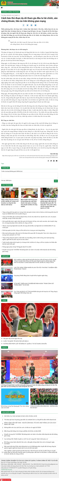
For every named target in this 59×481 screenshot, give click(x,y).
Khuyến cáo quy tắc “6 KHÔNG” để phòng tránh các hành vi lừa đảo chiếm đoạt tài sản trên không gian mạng (30, 435)
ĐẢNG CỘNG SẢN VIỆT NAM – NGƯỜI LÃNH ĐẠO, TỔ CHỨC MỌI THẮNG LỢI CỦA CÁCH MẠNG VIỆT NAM (30, 423)
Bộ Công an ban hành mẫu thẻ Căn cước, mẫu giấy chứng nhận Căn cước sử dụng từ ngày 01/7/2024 (29, 442)
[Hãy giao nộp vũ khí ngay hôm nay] (29, 320)
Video (4, 300)
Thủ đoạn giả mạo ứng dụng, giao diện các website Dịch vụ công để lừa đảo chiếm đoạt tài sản (30, 419)
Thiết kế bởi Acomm (6, 469)
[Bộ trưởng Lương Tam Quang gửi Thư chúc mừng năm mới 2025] (15, 396)
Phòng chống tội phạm (10, 12)
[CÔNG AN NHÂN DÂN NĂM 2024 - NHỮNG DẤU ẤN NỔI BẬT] (44, 396)
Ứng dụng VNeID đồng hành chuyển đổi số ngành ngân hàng (30, 275)
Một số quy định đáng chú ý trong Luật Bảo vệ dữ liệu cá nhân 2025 (22, 431)
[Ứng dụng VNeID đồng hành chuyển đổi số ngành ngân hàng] (7, 278)
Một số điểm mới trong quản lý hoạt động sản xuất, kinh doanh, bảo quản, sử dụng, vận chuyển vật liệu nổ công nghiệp (29, 203)
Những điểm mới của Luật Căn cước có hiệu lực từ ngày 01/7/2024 (22, 427)
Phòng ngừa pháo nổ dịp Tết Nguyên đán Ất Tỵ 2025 (16, 247)
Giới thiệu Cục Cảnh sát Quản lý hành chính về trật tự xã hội (20, 416)
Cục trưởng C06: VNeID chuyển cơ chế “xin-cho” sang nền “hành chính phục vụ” (26, 439)
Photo (4, 347)
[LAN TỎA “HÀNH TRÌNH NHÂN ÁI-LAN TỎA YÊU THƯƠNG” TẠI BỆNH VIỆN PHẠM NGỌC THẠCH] (7, 270)
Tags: (2, 163)
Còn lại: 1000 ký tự (6, 180)
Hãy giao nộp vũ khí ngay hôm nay (12, 338)
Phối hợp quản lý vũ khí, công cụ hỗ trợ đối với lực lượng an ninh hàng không (23, 230)
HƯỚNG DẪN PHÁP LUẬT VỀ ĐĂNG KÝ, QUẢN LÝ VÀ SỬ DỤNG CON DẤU (25, 343)
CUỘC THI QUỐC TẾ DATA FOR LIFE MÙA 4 (16, 341)
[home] (4, 3)
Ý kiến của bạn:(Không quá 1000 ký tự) (11, 171)
